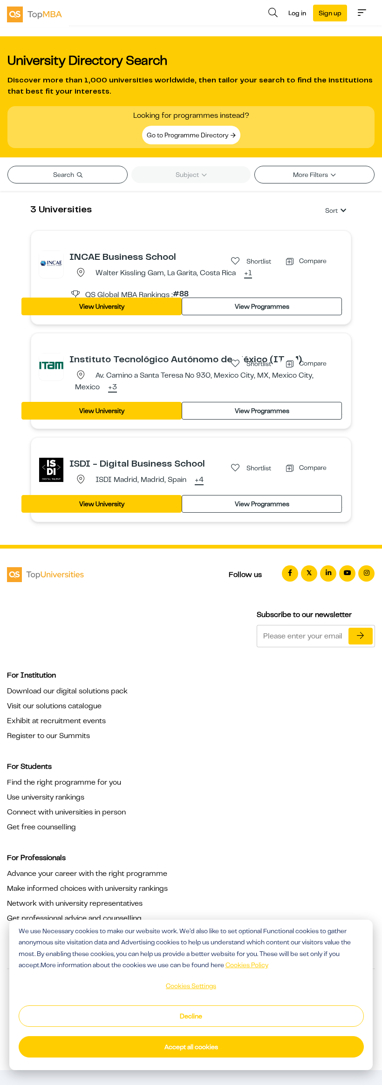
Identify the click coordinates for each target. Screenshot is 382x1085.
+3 (112, 387)
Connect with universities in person (66, 812)
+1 (248, 273)
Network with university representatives (75, 903)
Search (64, 174)
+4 (199, 480)
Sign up (330, 13)
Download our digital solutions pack (67, 691)
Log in (297, 13)
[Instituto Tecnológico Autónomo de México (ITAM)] (51, 365)
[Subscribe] (360, 636)
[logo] (34, 13)
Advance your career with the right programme (87, 873)
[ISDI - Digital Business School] (51, 469)
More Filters (311, 174)
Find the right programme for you (64, 782)
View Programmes (262, 306)
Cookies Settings (191, 986)
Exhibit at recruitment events (56, 721)
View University (101, 306)
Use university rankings (45, 797)
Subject (188, 174)
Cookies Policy (246, 965)
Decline (191, 1016)
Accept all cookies (191, 1047)
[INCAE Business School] (51, 262)
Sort (331, 210)
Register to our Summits (48, 735)
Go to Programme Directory (188, 135)
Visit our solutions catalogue (54, 706)
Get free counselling (41, 827)
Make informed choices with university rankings (87, 888)
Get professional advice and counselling (74, 918)
